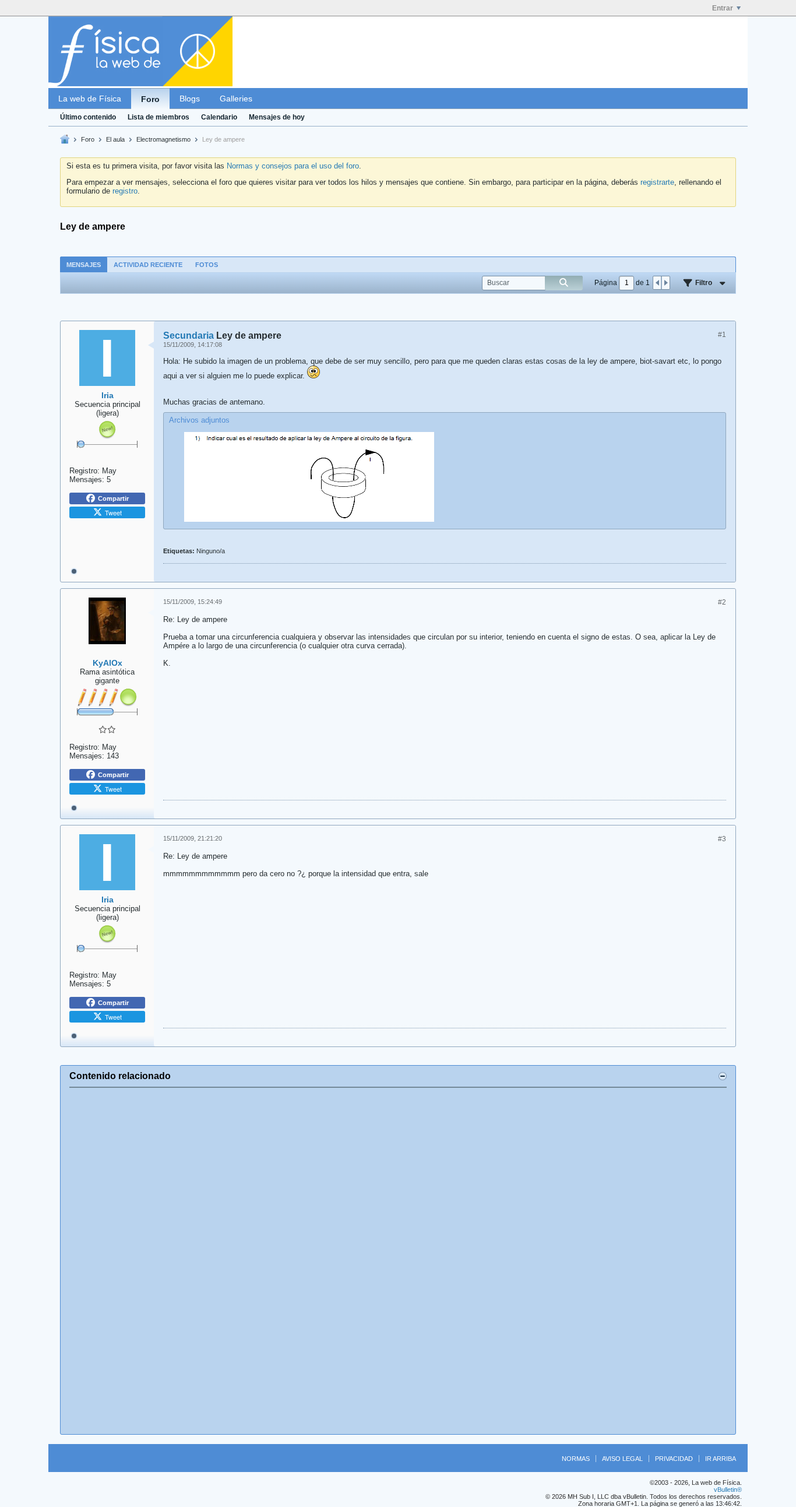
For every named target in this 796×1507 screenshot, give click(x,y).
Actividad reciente (148, 264)
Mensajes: (86, 479)
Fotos (206, 264)
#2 (722, 602)
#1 (722, 335)
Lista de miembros (158, 117)
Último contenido (88, 117)
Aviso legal (622, 1458)
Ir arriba (720, 1458)
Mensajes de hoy (277, 117)
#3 (722, 839)
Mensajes (83, 264)
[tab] (83, 264)
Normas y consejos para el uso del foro (293, 165)
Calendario (219, 117)
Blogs (189, 98)
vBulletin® (728, 1489)
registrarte (657, 182)
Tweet (113, 512)
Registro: (84, 470)
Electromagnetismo (163, 139)
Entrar (722, 8)
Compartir (113, 498)
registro (125, 191)
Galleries (236, 98)
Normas (576, 1458)
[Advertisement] (398, 1261)
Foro (150, 99)
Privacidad (674, 1458)
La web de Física (89, 98)
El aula (115, 139)
